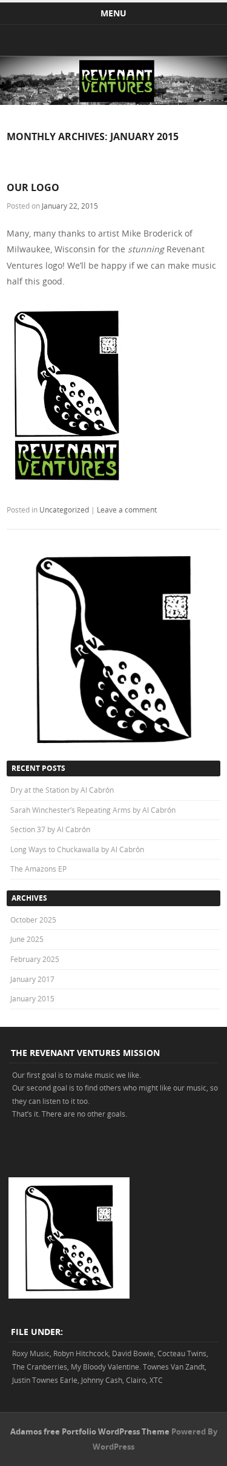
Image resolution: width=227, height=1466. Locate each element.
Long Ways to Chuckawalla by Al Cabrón (77, 849)
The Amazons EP (38, 868)
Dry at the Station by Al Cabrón (62, 790)
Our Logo (33, 187)
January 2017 (32, 979)
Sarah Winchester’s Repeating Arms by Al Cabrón (93, 810)
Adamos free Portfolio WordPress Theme (89, 1431)
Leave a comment (127, 509)
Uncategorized (64, 509)
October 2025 (33, 919)
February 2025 (34, 959)
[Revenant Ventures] (113, 101)
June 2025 (27, 939)
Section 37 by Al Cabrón (50, 829)
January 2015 (32, 998)
